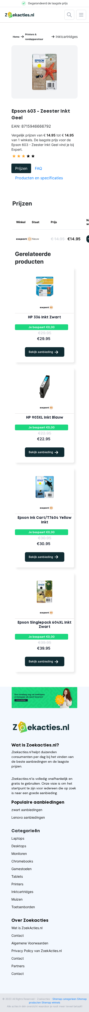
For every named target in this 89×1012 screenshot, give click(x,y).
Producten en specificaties (39, 177)
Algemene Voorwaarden (29, 943)
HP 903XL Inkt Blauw (44, 417)
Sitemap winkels (51, 1002)
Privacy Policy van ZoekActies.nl (36, 951)
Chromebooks (22, 861)
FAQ (38, 168)
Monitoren (19, 854)
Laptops (17, 838)
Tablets (17, 876)
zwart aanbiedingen (26, 810)
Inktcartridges (22, 892)
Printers (17, 884)
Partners (17, 966)
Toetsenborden (23, 907)
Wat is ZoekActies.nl (26, 928)
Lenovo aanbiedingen (28, 817)
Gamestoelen (21, 869)
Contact (17, 935)
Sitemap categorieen (64, 999)
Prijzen (21, 168)
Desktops (18, 846)
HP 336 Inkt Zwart (44, 317)
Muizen (17, 899)
